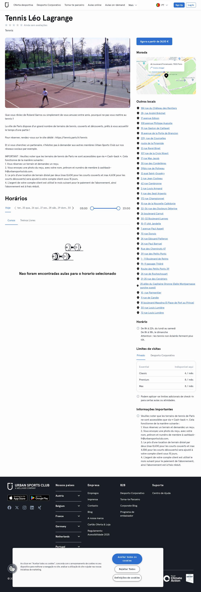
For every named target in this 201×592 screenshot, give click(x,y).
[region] (88, 567)
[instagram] (24, 507)
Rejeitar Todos (127, 569)
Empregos (93, 493)
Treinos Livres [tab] (27, 220)
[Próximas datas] (73, 208)
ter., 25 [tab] (21, 207)
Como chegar (158, 68)
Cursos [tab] (11, 220)
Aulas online (94, 4)
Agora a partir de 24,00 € (154, 41)
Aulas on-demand (115, 4)
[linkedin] (32, 507)
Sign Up (179, 5)
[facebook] (9, 507)
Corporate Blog (128, 505)
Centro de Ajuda (161, 493)
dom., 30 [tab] (66, 207)
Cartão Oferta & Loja (99, 524)
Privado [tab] (141, 355)
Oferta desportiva (23, 4)
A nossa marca (95, 518)
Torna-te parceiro (74, 4)
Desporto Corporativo (49, 4)
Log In (191, 5)
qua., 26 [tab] (30, 207)
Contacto (93, 505)
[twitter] (17, 507)
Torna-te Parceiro (130, 499)
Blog (90, 511)
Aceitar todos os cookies (127, 559)
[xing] (39, 507)
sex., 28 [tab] (47, 207)
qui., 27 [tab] (39, 207)
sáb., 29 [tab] (56, 207)
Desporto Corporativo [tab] (163, 355)
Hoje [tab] (8, 207)
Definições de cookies (127, 577)
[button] (68, 495)
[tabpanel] (67, 252)
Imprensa (93, 499)
